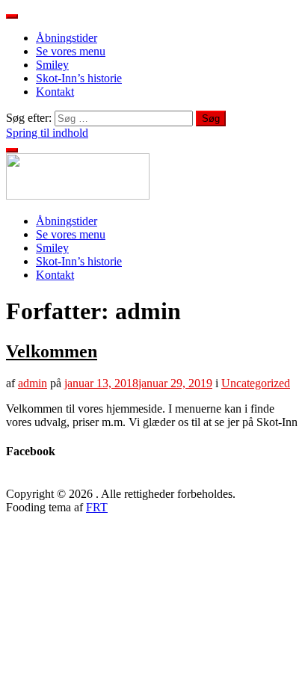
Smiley (52, 64)
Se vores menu (70, 51)
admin (32, 383)
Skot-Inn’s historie (79, 78)
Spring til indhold (47, 132)
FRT (97, 507)
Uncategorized (255, 383)
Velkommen (51, 351)
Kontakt (55, 91)
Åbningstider (66, 37)
